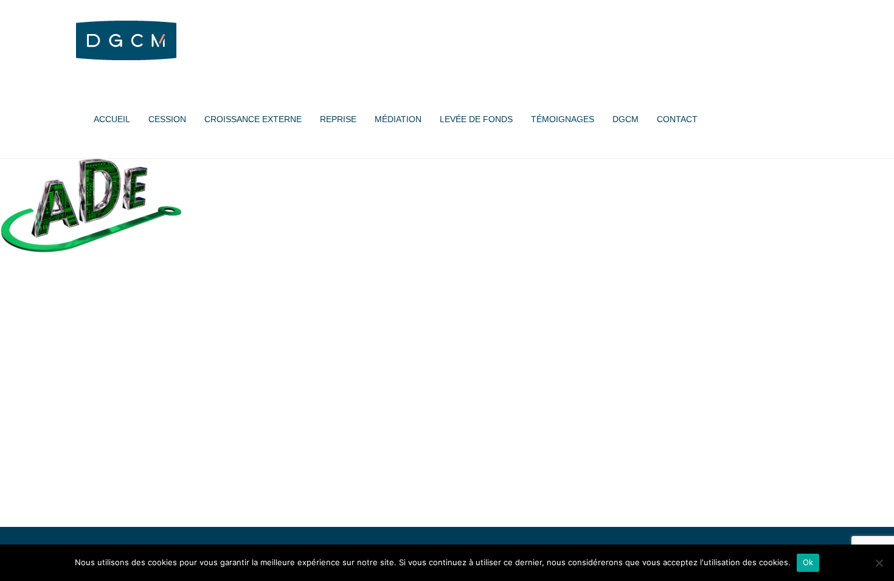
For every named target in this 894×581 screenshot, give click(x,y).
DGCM (625, 119)
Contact (677, 119)
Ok (808, 562)
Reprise (338, 119)
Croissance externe (253, 119)
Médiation (398, 119)
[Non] (879, 563)
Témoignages (562, 119)
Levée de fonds (476, 119)
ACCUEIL (112, 119)
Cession (167, 119)
